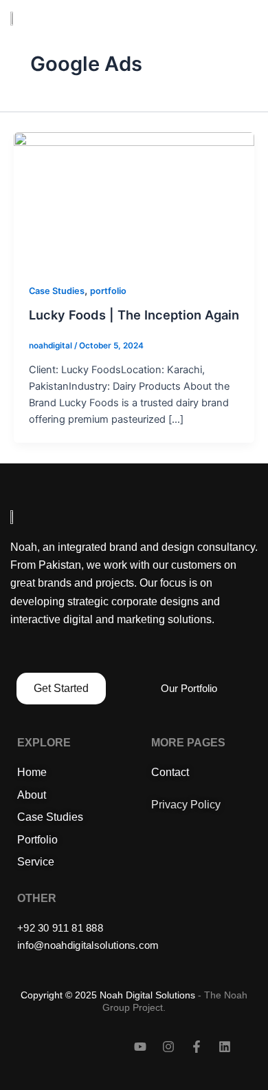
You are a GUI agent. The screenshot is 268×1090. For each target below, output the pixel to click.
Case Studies (57, 291)
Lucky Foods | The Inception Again (134, 314)
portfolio (108, 291)
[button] (249, 18)
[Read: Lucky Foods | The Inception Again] (134, 199)
